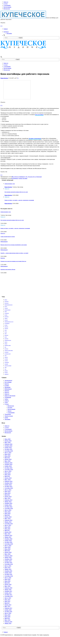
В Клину (7, 385)
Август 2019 (8, 566)
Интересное (7, 9)
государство (7, 313)
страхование (7, 362)
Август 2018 (8, 578)
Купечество (6, 303)
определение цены (8, 340)
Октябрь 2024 (8, 468)
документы (6, 316)
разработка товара (8, 345)
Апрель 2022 (8, 517)
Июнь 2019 (7, 567)
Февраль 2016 (8, 622)
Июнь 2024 (8, 474)
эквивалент (6, 374)
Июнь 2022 (7, 513)
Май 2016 (7, 618)
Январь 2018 (8, 589)
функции (6, 372)
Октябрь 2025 (8, 449)
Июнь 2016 (7, 617)
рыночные (6, 348)
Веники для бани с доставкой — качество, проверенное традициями (19, 200)
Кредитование (7, 7)
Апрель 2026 (8, 441)
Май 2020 (7, 551)
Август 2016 (8, 613)
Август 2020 (8, 545)
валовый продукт (7, 309)
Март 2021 (7, 534)
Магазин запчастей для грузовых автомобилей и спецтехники (14, 244)
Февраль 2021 (8, 535)
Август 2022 (8, 510)
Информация (4, 241)
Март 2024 (8, 480)
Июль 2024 (8, 473)
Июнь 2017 (7, 601)
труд (5, 369)
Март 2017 (7, 606)
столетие (6, 360)
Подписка (6, 32)
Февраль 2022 (8, 520)
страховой (6, 364)
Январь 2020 (8, 557)
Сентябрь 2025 (9, 451)
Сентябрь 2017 (9, 596)
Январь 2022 (8, 522)
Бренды (3, 258)
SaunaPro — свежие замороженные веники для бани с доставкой (14, 253)
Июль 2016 (7, 615)
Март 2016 (7, 620)
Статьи (5, 4)
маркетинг (6, 335)
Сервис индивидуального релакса (8, 236)
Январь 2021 (8, 537)
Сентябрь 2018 (9, 576)
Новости (6, 2)
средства (6, 357)
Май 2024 (7, 476)
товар (5, 367)
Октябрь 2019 (8, 562)
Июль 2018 (7, 579)
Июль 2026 (7, 439)
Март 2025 (7, 461)
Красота (3, 233)
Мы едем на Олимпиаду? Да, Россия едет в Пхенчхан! (27, 177)
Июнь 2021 (7, 529)
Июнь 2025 (7, 456)
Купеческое (6, 301)
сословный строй (7, 353)
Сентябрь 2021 (9, 524)
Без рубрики (8, 382)
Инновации (7, 387)
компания (6, 328)
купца (6, 330)
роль (5, 347)
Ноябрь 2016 (8, 610)
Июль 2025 (7, 454)
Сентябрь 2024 (9, 469)
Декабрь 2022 (8, 503)
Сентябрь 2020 (9, 544)
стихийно (6, 358)
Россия (6, 306)
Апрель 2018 (8, 584)
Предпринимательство (8, 304)
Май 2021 (7, 530)
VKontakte (9, 33)
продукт (6, 342)
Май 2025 (7, 458)
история (6, 325)
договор (6, 314)
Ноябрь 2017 (8, 593)
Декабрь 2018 (8, 571)
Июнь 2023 (7, 493)
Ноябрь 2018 (8, 573)
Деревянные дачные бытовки (19, 178)
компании (6, 326)
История (10, 407)
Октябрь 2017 (8, 595)
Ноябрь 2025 (8, 447)
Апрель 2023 (8, 496)
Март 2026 (7, 442)
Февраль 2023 (8, 500)
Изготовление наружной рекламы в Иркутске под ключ (16, 192)
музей (6, 336)
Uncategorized (8, 380)
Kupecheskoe (4, 78)
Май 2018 (7, 583)
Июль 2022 (7, 512)
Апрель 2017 (8, 605)
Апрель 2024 (8, 478)
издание (6, 318)
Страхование (7, 5)
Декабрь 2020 (8, 539)
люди (6, 333)
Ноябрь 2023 (8, 485)
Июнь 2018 (7, 581)
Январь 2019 (8, 569)
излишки (6, 320)
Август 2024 (8, 471)
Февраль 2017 (8, 608)
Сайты (6, 399)
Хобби (6, 418)
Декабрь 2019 (8, 559)
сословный (6, 352)
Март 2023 (7, 498)
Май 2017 (7, 603)
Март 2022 (7, 518)
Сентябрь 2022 (9, 508)
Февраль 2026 (8, 444)
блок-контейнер (39, 115)
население (6, 338)
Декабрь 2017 (8, 591)
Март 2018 (7, 586)
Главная (6, 29)
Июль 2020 (7, 547)
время (6, 311)
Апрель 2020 (8, 552)
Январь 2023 (8, 502)
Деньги (6, 299)
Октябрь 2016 (8, 611)
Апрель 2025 (8, 459)
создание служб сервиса (9, 350)
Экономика (7, 419)
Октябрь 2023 (8, 486)
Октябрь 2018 (8, 574)
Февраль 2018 (8, 588)
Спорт (6, 402)
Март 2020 (7, 554)
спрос (6, 355)
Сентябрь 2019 (9, 564)
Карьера (7, 391)
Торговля (6, 308)
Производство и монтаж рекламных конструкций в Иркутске (13, 261)
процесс (6, 343)
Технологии (8, 414)
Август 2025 (8, 452)
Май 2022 (7, 515)
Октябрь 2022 (8, 507)
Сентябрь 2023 (9, 488)
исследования (7, 323)
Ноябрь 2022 (8, 505)
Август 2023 (8, 490)
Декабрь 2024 (8, 464)
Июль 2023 (7, 491)
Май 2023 (7, 495)
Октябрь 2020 (8, 542)
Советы (7, 401)
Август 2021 (8, 525)
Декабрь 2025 (8, 446)
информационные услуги (9, 321)
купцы (6, 331)
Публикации (8, 397)
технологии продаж (8, 365)
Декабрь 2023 (8, 483)
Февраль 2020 (8, 556)
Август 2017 (8, 598)
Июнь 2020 (7, 549)
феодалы (6, 370)
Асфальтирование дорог (10, 183)
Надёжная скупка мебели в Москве (8, 269)
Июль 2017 (7, 600)
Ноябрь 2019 (8, 561)
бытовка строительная (35, 138)
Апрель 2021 (8, 532)
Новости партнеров (10, 396)
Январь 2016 (8, 623)
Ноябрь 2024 (8, 466)
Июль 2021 (7, 527)
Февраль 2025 (8, 463)
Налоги (9, 411)
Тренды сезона (9, 416)
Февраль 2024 (8, 481)
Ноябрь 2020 (8, 540)
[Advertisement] (27, 52)
